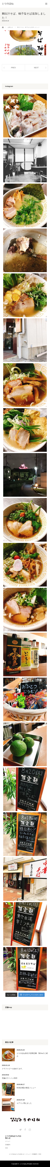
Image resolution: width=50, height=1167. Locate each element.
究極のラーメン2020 (9, 1078)
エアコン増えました (24, 1103)
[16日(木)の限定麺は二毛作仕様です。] (25, 205)
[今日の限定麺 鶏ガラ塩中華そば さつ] (25, 295)
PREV (13, 68)
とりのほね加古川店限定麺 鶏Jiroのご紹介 (32, 1054)
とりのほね (23, 1164)
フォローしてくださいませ (33, 995)
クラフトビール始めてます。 (13, 1069)
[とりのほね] (7, 3)
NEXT (36, 68)
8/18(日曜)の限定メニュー (26, 1088)
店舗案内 (7, 1144)
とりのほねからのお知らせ (13, 1137)
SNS (6, 1148)
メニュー (7, 1141)
